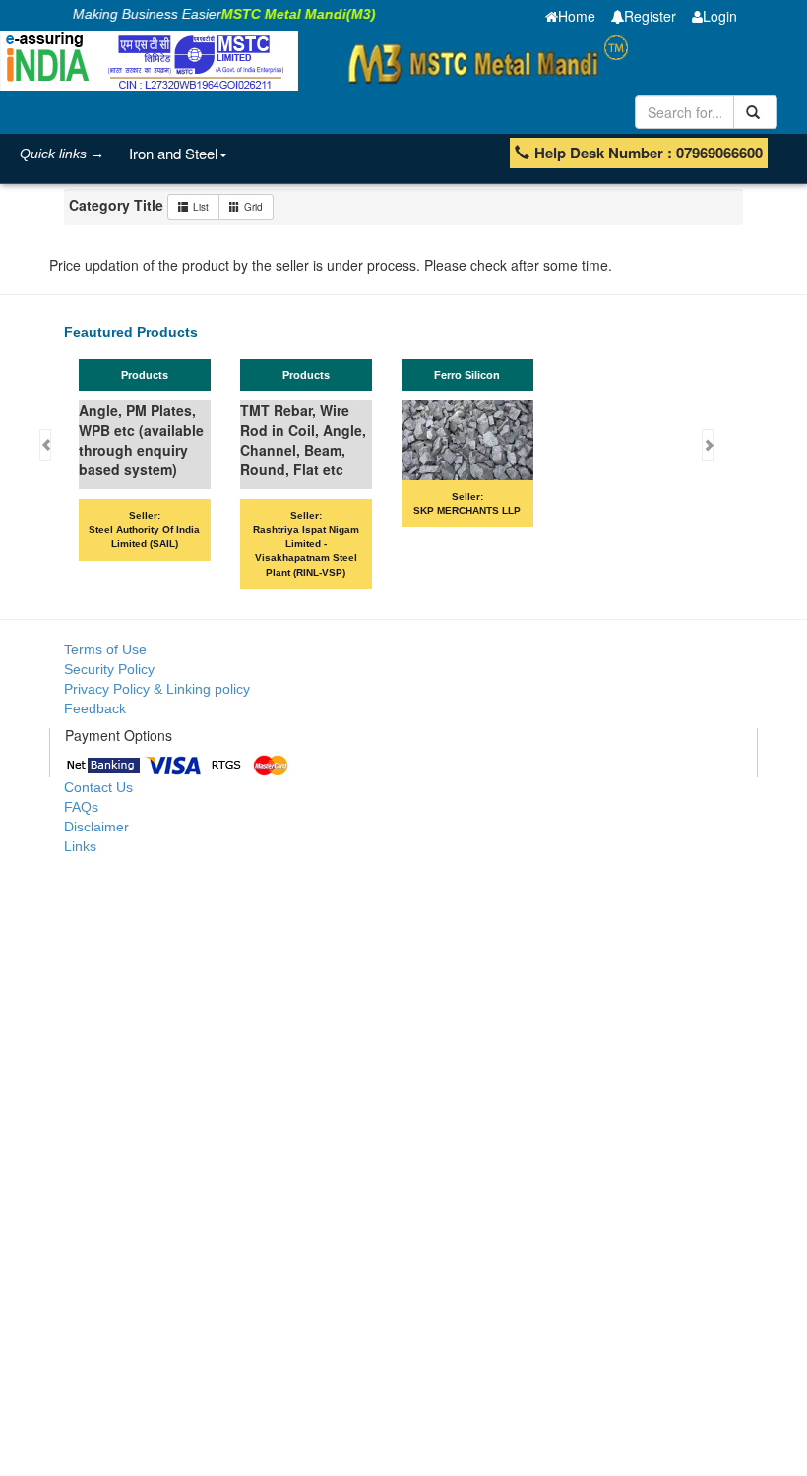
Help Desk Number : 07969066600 (648, 152)
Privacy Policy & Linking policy (157, 689)
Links (80, 846)
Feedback (95, 708)
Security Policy (109, 669)
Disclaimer (96, 826)
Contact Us (98, 787)
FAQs (81, 807)
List (201, 207)
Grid (253, 207)
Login (720, 16)
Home (576, 16)
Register (650, 16)
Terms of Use (105, 649)
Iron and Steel (173, 153)
